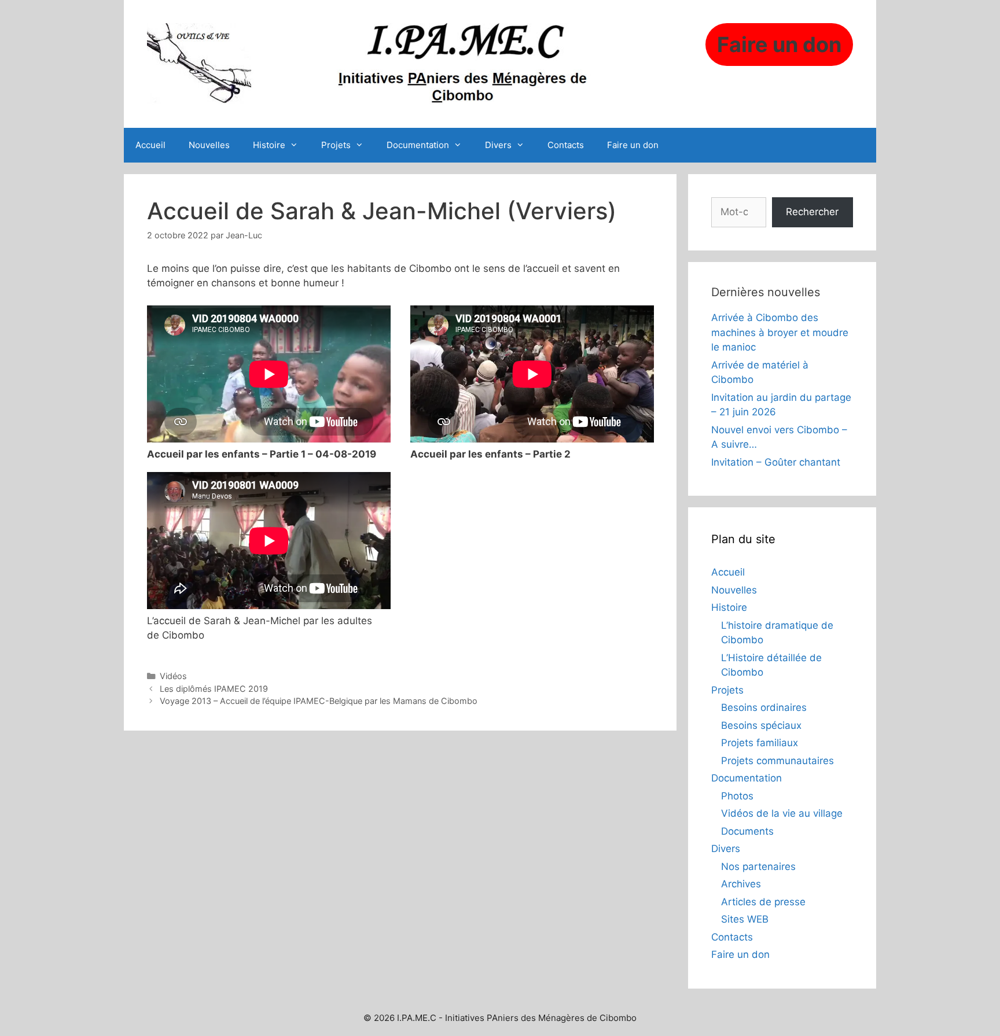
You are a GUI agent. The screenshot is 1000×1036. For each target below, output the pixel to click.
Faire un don (633, 144)
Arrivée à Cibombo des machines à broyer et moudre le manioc (779, 332)
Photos (737, 796)
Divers (498, 144)
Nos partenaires (758, 866)
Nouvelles (209, 144)
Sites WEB (745, 919)
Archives (741, 884)
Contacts (565, 144)
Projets (336, 144)
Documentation (418, 144)
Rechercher (812, 211)
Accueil (150, 144)
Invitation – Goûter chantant (775, 462)
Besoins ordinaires (764, 707)
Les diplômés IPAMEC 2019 (214, 689)
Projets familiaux (759, 743)
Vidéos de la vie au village (782, 813)
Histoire (269, 144)
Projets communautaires (777, 760)
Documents (747, 831)
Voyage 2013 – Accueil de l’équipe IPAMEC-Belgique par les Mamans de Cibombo (318, 701)
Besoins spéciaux (761, 725)
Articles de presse (763, 902)
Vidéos (173, 676)
